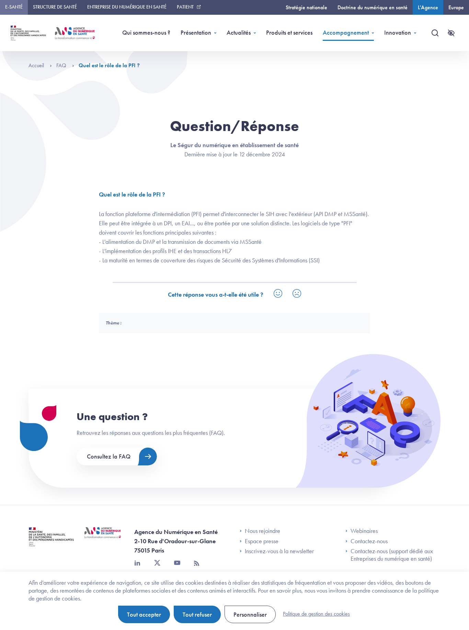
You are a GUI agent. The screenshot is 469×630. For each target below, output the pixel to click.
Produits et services (289, 32)
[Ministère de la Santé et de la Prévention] (51, 542)
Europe (456, 7)
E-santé (14, 7)
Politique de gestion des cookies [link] (316, 613)
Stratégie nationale (306, 7)
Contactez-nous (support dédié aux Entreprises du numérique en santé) (392, 554)
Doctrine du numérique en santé (373, 7)
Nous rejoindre (262, 531)
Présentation (196, 32)
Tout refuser (197, 614)
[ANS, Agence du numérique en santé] (75, 33)
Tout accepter (144, 614)
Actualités (239, 32)
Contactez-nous (369, 541)
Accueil (36, 65)
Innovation (397, 32)
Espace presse (261, 541)
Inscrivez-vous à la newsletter (279, 551)
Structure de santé (55, 7)
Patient (185, 7)
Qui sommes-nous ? (146, 32)
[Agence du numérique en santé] (102, 537)
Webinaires (364, 531)
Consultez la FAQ (108, 456)
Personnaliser (250, 614)
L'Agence (428, 7)
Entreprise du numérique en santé (127, 7)
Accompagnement (346, 32)
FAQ (62, 65)
